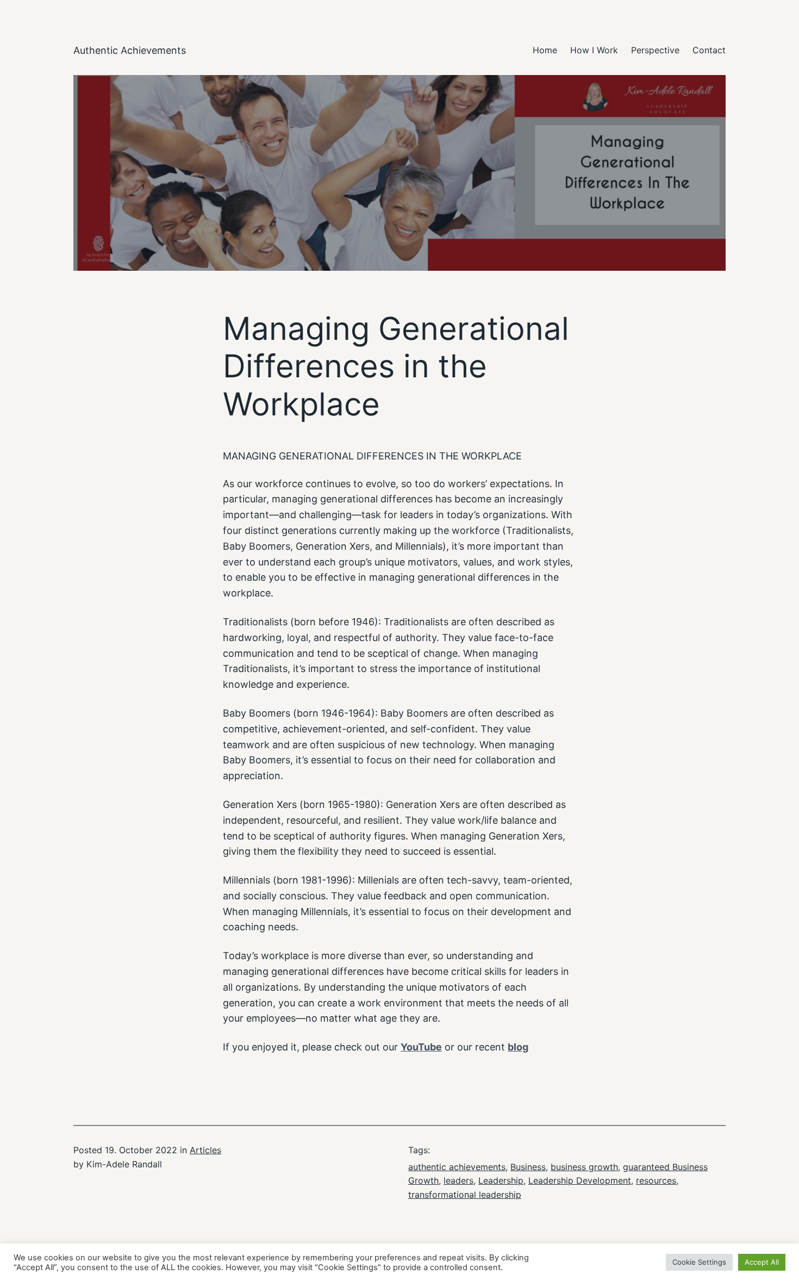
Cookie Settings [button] (699, 1262)
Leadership (500, 1180)
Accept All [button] (762, 1262)
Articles (205, 1150)
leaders (458, 1180)
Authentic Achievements (129, 50)
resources (656, 1180)
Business (528, 1166)
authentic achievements (456, 1166)
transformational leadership (464, 1194)
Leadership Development (579, 1180)
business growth (584, 1166)
